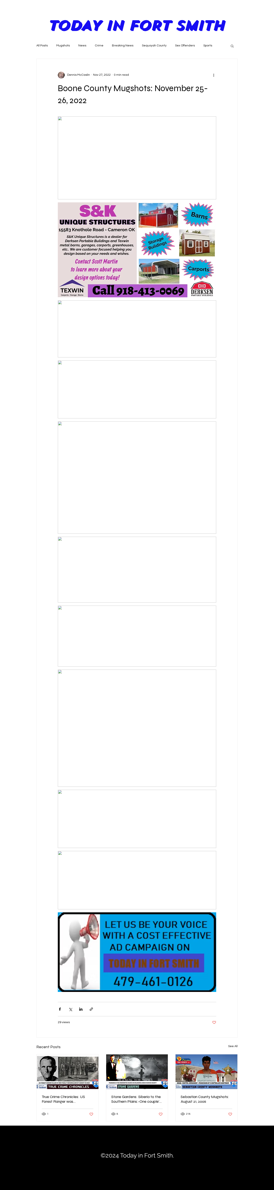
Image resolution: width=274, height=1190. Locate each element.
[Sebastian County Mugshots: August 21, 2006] (206, 1071)
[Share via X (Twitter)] (70, 1009)
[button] (232, 45)
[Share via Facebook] (60, 1009)
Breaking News (122, 45)
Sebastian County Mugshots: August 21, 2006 (205, 1099)
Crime (99, 45)
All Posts (42, 45)
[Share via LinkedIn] (81, 1009)
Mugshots (63, 45)
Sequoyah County (154, 45)
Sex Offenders (185, 45)
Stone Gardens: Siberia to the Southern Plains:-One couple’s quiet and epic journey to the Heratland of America (136, 1099)
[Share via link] (91, 1009)
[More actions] (213, 75)
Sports (207, 45)
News (82, 45)
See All (233, 1046)
